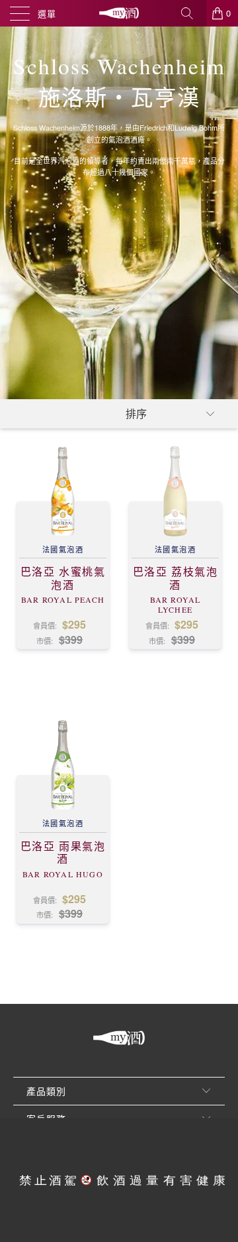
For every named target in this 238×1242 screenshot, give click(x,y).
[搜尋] (192, 13)
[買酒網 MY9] (119, 13)
